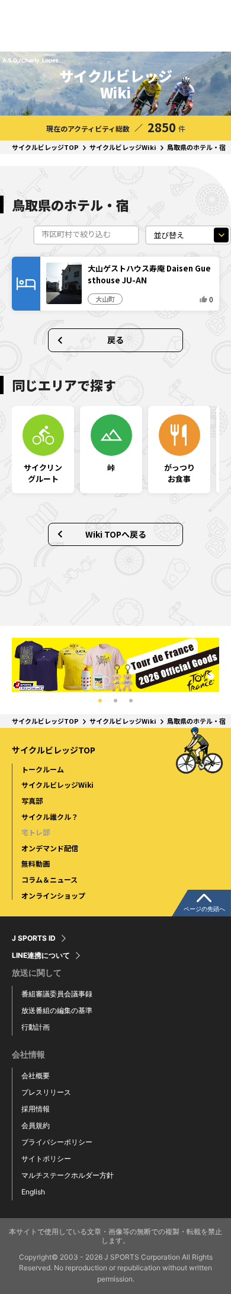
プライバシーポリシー (56, 1142)
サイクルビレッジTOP (45, 147)
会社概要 (35, 1075)
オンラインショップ (53, 895)
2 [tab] (115, 700)
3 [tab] (131, 700)
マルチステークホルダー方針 (67, 1175)
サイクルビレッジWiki (122, 147)
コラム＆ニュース (49, 879)
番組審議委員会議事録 (56, 993)
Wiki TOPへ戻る (115, 534)
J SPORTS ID (34, 938)
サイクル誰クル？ (49, 816)
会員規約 (35, 1125)
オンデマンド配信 (49, 848)
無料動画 (35, 863)
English (33, 1191)
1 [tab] (100, 700)
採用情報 (35, 1108)
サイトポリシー (46, 1158)
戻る (115, 340)
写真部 (32, 800)
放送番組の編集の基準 (56, 1010)
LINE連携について (41, 955)
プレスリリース (46, 1092)
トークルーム (42, 769)
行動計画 (35, 1027)
